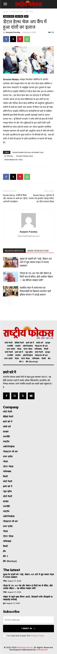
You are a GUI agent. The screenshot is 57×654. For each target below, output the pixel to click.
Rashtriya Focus (25, 647)
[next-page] (10, 302)
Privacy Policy (37, 636)
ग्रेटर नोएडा (29, 11)
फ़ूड (4, 603)
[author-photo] (28, 227)
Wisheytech (42, 650)
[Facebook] (6, 39)
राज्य (26, 16)
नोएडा (5, 581)
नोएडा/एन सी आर (16, 11)
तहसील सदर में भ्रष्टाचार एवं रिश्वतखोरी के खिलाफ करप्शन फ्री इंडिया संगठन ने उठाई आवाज (35, 291)
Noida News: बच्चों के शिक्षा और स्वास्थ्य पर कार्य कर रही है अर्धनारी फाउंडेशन (15, 198)
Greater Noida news (24, 156)
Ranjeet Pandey (13, 32)
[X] (13, 39)
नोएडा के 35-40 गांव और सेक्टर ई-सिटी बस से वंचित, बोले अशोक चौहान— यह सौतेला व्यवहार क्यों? (36, 277)
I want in (27, 628)
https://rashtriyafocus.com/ (29, 236)
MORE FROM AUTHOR (38, 251)
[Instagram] (14, 395)
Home (5, 11)
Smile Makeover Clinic (13, 159)
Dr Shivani (8, 156)
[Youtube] (31, 395)
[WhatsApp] (27, 39)
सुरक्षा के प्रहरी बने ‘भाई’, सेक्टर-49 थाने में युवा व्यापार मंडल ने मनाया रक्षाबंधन (36, 262)
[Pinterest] (20, 39)
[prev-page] (5, 302)
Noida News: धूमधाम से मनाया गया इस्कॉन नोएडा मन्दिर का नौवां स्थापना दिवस (41, 198)
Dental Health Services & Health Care (27, 152)
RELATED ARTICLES (14, 251)
